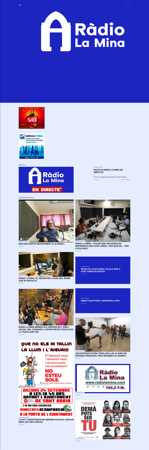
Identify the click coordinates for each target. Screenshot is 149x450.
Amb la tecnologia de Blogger (76, 441)
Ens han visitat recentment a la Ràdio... (42, 244)
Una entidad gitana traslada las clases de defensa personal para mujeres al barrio (101, 354)
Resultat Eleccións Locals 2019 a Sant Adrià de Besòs (100, 270)
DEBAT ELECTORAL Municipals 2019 (100, 301)
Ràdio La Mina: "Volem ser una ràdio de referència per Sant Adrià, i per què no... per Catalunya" (102, 246)
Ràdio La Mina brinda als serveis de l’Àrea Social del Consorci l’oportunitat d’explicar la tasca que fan (46, 329)
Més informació (125, 179)
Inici (27, 4)
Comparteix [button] (96, 179)
